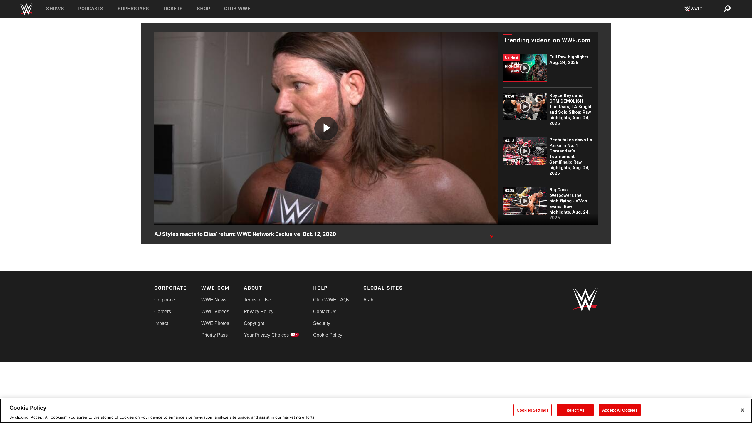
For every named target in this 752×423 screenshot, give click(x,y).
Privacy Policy (258, 311)
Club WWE (237, 8)
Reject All (575, 409)
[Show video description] (491, 234)
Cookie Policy (327, 335)
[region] (376, 410)
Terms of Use (257, 299)
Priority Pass (214, 335)
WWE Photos (215, 323)
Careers (162, 311)
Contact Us (324, 311)
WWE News (213, 299)
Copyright (254, 323)
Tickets (173, 8)
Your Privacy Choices (266, 335)
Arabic (370, 299)
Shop (203, 8)
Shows (55, 8)
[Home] (26, 9)
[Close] (742, 410)
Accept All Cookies (619, 409)
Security (321, 323)
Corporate (164, 299)
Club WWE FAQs (331, 299)
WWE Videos (215, 311)
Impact (161, 323)
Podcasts (90, 8)
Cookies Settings (532, 409)
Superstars (133, 8)
